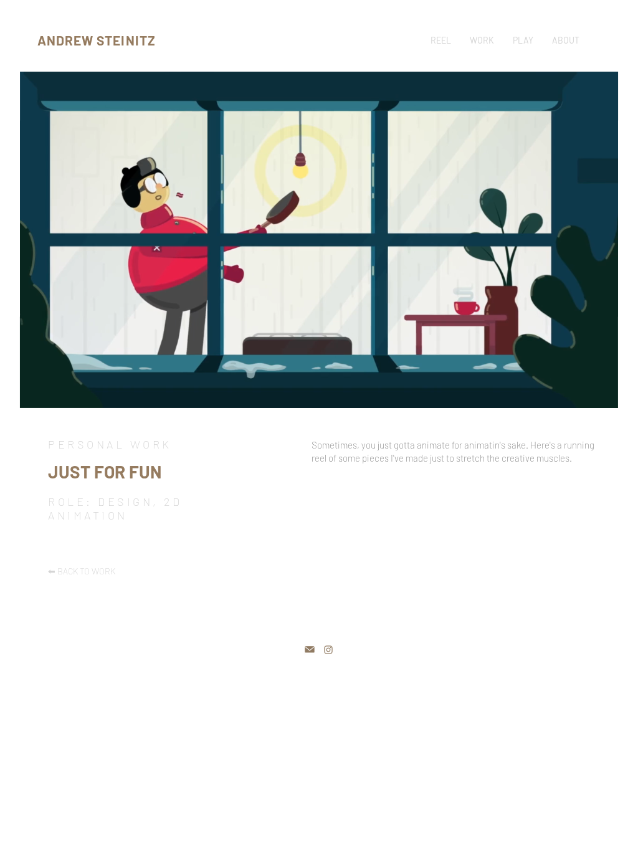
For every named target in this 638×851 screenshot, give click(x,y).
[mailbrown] (309, 649)
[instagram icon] (328, 649)
